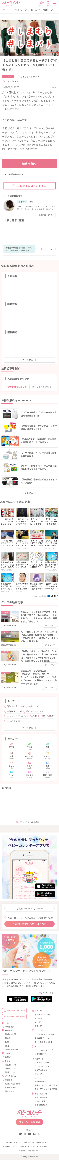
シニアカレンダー (42, 1070)
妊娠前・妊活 (10, 1034)
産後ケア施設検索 (12, 1083)
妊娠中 (8, 1038)
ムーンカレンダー (42, 1062)
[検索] (48, 4)
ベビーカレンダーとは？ (13, 1142)
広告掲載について (47, 1146)
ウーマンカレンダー (43, 1066)
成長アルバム (10, 1076)
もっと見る (27, 359)
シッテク (38, 1073)
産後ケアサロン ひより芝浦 (44, 1089)
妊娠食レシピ (10, 1068)
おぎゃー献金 (40, 1101)
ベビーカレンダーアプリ (44, 1050)
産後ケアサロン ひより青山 (44, 1085)
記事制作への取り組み (16, 1010)
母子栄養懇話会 (41, 1105)
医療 (51, 716)
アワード (38, 1018)
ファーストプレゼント (44, 1042)
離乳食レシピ (10, 1064)
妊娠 (34, 716)
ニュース (13, 10)
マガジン (38, 1022)
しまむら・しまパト (29, 76)
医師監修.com (40, 1081)
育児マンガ (33, 706)
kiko (31, 201)
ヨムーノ (38, 1077)
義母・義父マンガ (34, 711)
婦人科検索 (9, 1091)
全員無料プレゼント (43, 1038)
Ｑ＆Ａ (8, 1053)
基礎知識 (8, 1030)
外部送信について (10, 1146)
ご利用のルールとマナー (29, 908)
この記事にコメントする (32, 185)
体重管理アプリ (41, 1054)
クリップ (47, 249)
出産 (43, 716)
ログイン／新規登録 (29, 1122)
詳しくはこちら (46, 992)
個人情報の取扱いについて (43, 1142)
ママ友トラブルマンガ (17, 716)
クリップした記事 (29, 822)
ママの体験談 (13, 721)
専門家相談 (9, 1026)
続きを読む (29, 163)
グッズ (23, 10)
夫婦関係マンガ (14, 711)
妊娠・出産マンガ (15, 706)
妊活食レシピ (10, 1072)
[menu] (55, 4)
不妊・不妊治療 (11, 1049)
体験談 (8, 1057)
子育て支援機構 (41, 1097)
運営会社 (27, 1142)
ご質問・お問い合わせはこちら (29, 924)
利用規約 (22, 1150)
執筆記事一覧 (44, 215)
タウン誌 (38, 1026)
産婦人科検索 (10, 1087)
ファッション (11, 81)
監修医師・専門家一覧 (16, 1016)
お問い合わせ (32, 1150)
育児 (7, 1045)
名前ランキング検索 (43, 1014)
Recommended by (40, 596)
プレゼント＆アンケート (44, 1034)
